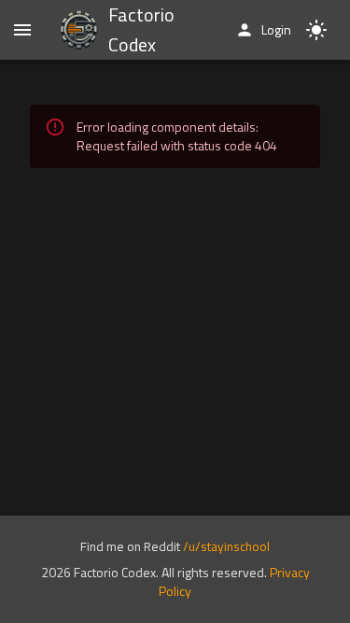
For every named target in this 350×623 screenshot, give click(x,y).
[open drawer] (22, 30)
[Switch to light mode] (316, 30)
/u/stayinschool (226, 546)
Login (276, 29)
